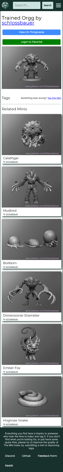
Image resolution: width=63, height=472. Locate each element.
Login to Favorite (31, 42)
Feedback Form (47, 456)
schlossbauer (18, 23)
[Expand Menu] (58, 5)
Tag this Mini (54, 98)
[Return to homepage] (6, 5)
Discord (10, 456)
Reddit (9, 466)
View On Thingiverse (31, 32)
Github (26, 456)
